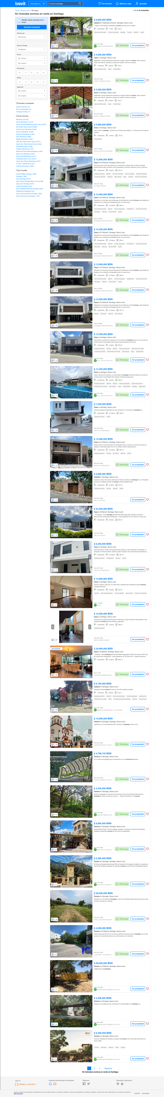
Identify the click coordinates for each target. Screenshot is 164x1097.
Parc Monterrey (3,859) (23, 137)
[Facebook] (84, 1084)
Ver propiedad (138, 45)
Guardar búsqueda (32, 27)
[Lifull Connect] (25, 1085)
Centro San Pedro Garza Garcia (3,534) (29, 144)
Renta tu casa (125, 3)
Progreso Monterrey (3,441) (25, 149)
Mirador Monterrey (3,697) (24, 139)
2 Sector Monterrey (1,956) (24, 166)
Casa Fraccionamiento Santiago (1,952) (29, 193)
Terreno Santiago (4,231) (24, 186)
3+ (37, 72)
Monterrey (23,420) (22, 119)
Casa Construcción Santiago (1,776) (27, 196)
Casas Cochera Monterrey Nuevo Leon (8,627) (31, 124)
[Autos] (54, 1084)
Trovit (17, 10)
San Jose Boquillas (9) (23, 109)
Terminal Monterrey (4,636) (24, 132)
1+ (26, 72)
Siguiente (108, 1068)
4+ (44, 72)
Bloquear (145, 1093)
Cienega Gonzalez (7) (23, 112)
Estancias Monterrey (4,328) (25, 134)
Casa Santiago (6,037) (23, 179)
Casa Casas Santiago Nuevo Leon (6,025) (29, 181)
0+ (20, 72)
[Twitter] (88, 1084)
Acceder (143, 3)
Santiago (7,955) (21, 176)
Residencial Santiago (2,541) (25, 191)
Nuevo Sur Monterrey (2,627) (25, 154)
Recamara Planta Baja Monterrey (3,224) (29, 151)
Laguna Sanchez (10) (23, 107)
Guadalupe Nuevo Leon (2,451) (26, 159)
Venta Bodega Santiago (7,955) (26, 174)
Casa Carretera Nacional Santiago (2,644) (29, 188)
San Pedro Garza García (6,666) (26, 127)
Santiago (35, 10)
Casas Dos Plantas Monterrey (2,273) (28, 161)
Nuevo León (25, 10)
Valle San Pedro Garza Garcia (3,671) (28, 141)
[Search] (79, 3)
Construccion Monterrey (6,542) (26, 129)
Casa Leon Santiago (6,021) (25, 184)
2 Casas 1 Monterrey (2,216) (25, 164)
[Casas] (50, 1084)
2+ (32, 72)
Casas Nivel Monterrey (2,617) (26, 156)
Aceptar (137, 1093)
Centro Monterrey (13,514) (24, 122)
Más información (18, 1093)
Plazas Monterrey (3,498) (24, 146)
